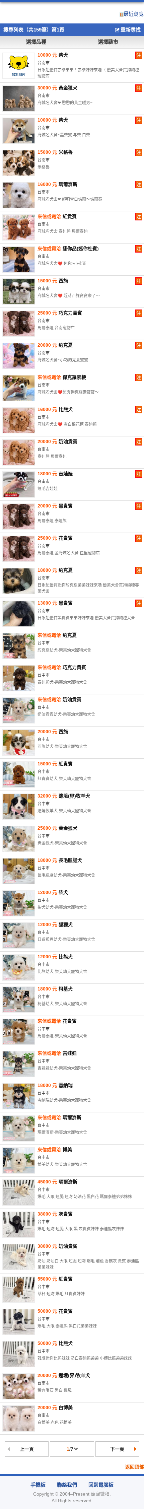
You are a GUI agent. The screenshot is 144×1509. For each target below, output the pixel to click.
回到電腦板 (101, 1485)
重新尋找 (131, 29)
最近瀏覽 (134, 14)
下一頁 (117, 1449)
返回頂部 (134, 1466)
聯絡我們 (67, 1485)
